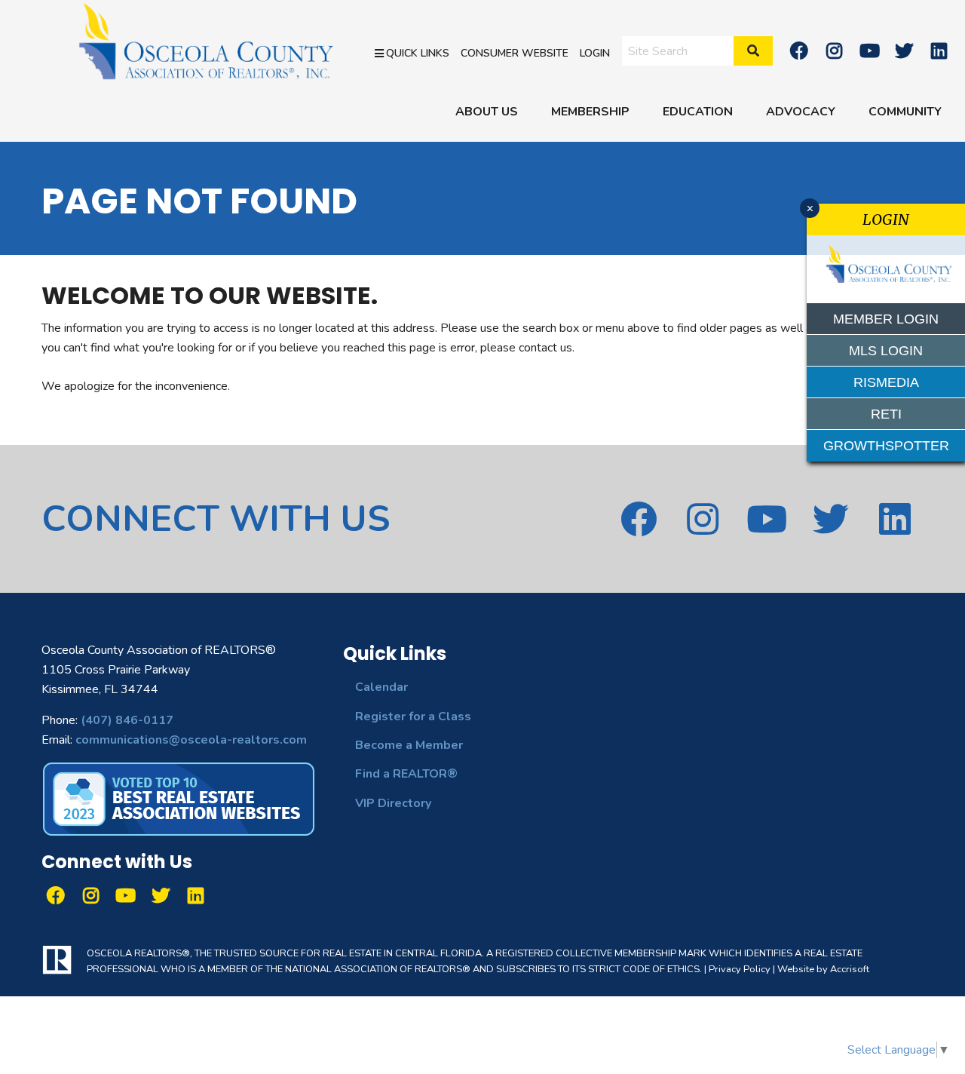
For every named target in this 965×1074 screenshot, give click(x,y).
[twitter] (904, 50)
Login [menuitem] (595, 52)
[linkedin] (939, 50)
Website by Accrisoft (823, 969)
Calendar (381, 687)
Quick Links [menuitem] (417, 52)
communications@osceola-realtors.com (191, 740)
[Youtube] (869, 50)
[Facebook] (799, 50)
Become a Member (409, 745)
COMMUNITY (905, 111)
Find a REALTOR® (406, 774)
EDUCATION (698, 111)
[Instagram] (833, 50)
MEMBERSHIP (590, 111)
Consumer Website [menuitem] (514, 52)
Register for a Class (413, 716)
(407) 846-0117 (127, 720)
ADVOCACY (800, 111)
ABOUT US (486, 111)
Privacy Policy (739, 969)
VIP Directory (393, 803)
